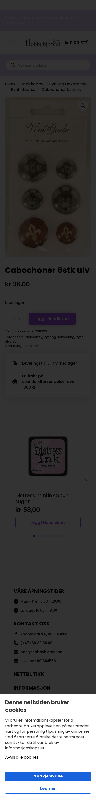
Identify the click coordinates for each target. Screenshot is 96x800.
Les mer (48, 788)
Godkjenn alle (48, 776)
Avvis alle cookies (22, 757)
